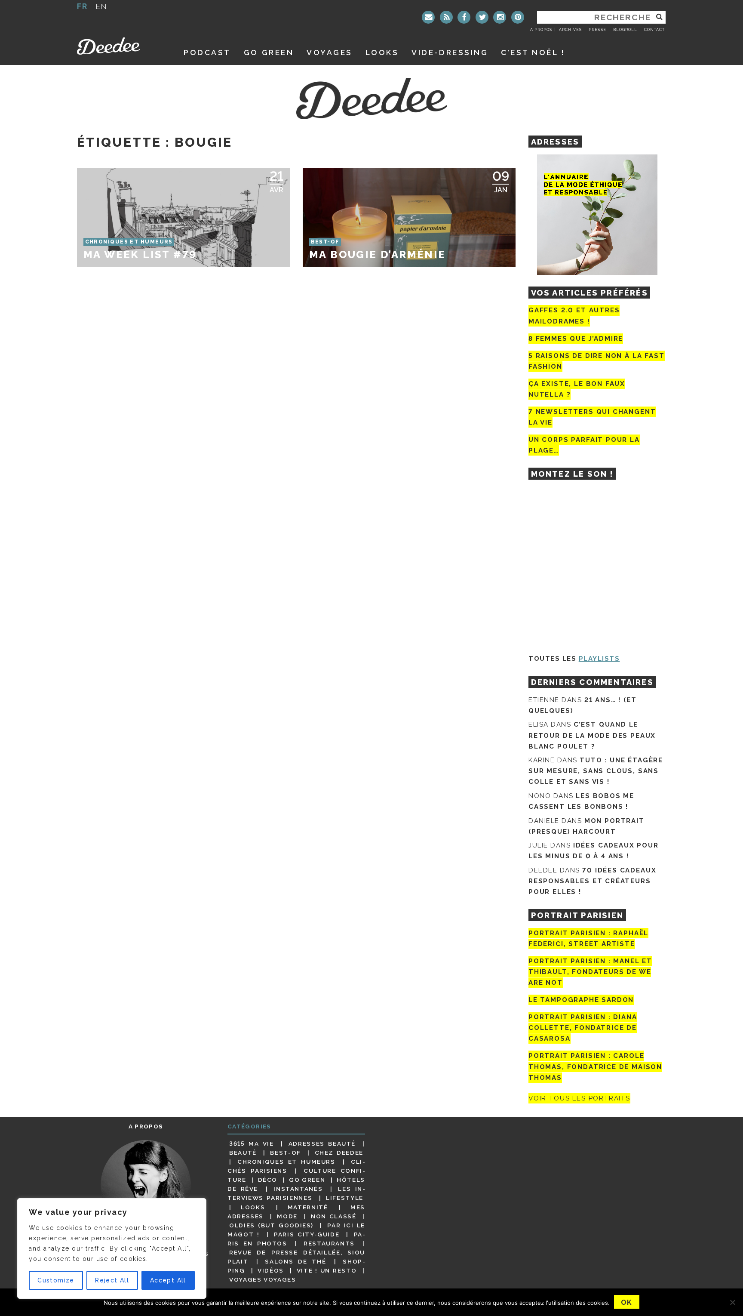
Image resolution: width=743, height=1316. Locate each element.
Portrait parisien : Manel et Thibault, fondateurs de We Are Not (590, 971)
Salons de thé (295, 1261)
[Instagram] (499, 17)
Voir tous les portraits (579, 1098)
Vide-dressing (449, 52)
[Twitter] (482, 17)
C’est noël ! (533, 52)
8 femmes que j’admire (575, 338)
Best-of (285, 1152)
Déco (268, 1179)
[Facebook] (463, 17)
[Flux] (446, 17)
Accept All (168, 1280)
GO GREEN (269, 52)
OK (626, 1302)
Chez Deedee (339, 1152)
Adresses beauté (322, 1143)
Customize (55, 1280)
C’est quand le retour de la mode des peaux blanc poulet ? (592, 735)
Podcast (207, 52)
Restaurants (329, 1243)
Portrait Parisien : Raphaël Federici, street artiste (588, 938)
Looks (382, 52)
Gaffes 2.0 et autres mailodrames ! (574, 315)
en (101, 6)
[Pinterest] (517, 17)
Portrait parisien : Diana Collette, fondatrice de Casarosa (582, 1027)
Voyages (330, 52)
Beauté (243, 1152)
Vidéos (271, 1270)
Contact (654, 30)
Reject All (112, 1280)
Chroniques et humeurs (286, 1161)
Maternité (308, 1207)
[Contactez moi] (428, 17)
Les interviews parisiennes (296, 1193)
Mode (287, 1216)
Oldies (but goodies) (271, 1225)
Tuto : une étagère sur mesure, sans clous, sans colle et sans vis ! (595, 771)
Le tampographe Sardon (581, 1000)
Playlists (599, 659)
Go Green (307, 1179)
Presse (597, 30)
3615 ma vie (251, 1143)
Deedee (120, 46)
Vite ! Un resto (327, 1270)
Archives (570, 30)
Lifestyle (344, 1197)
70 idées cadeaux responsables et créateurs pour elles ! (592, 881)
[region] (111, 1248)
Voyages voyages (262, 1279)
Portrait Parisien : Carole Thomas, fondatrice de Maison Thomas (595, 1067)
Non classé (333, 1216)
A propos (541, 30)
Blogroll (625, 30)
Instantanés (297, 1188)
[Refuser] (732, 1302)
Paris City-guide (306, 1234)
